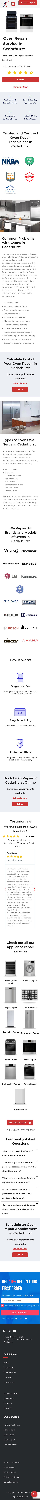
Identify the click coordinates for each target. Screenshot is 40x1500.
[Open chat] (34, 1494)
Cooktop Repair (30, 1007)
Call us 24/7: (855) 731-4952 (20, 1130)
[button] (13, 4)
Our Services (9, 1382)
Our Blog (7, 1408)
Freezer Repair (20, 1109)
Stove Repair (11, 1060)
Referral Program (11, 1394)
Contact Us (8, 1368)
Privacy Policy (27, 1306)
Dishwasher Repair (11, 1084)
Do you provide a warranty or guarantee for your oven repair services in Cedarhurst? (16, 1193)
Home (6, 1363)
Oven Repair (30, 1060)
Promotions (9, 1398)
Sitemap (18, 1339)
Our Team (8, 1377)
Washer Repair (30, 981)
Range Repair (30, 1084)
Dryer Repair (11, 1007)
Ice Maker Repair (11, 1032)
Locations (8, 1403)
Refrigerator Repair (30, 1033)
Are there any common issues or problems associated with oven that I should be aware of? (19, 1166)
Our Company (10, 1372)
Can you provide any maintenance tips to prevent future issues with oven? (18, 1209)
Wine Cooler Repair (12, 1462)
